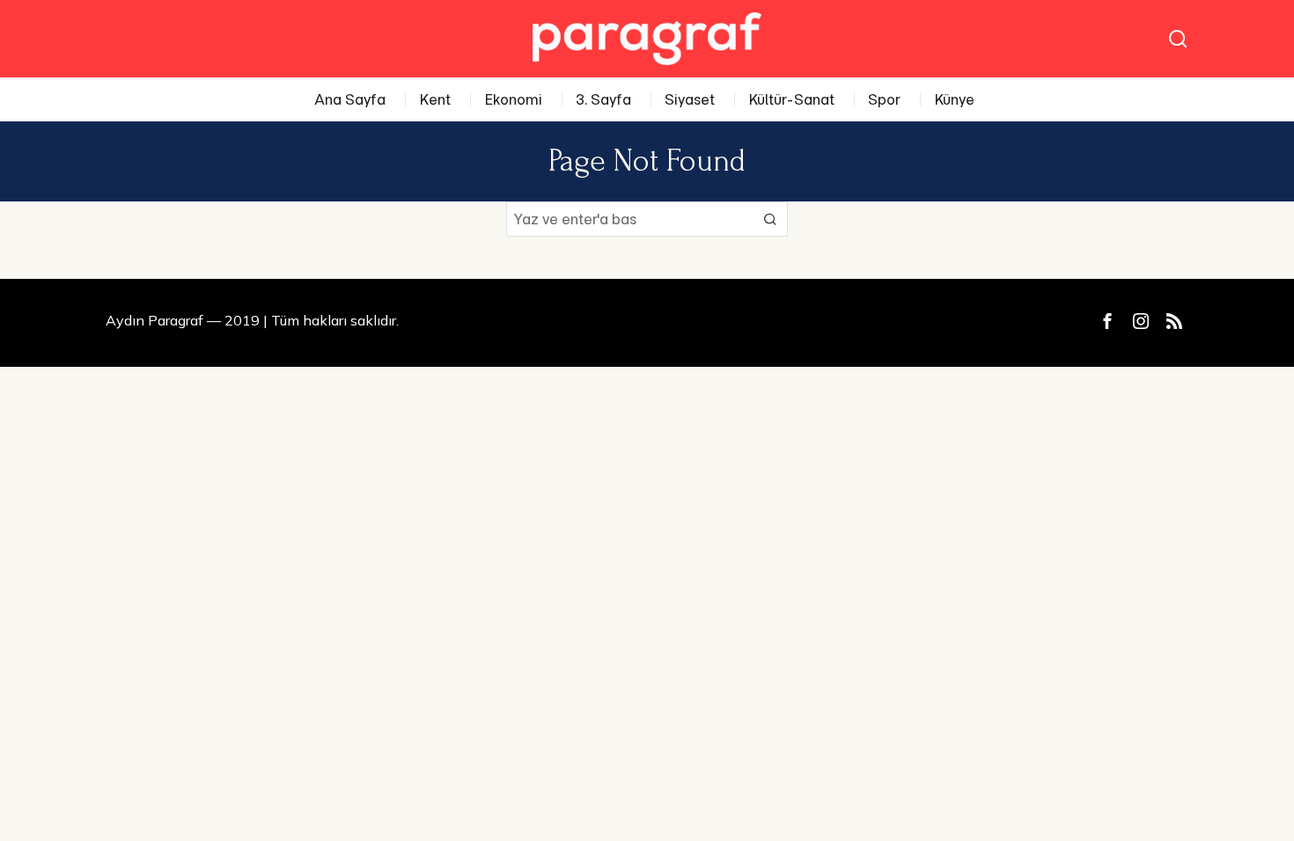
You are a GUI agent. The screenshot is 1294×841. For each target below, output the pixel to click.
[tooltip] (1107, 321)
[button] (770, 219)
